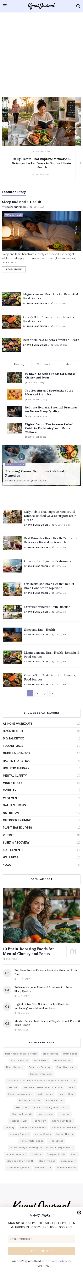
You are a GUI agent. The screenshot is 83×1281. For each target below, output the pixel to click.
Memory (9, 1127)
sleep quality (68, 1161)
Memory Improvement (65, 1127)
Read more (16, 268)
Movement (11, 798)
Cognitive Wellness (41, 1074)
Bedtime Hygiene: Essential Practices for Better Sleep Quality (51, 409)
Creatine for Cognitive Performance (48, 561)
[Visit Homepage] (41, 6)
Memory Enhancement (33, 1127)
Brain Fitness (50, 1054)
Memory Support (19, 1134)
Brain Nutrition (62, 1060)
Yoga (7, 864)
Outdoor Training (17, 820)
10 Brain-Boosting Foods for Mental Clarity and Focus (28, 951)
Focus (71, 1087)
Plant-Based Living (17, 827)
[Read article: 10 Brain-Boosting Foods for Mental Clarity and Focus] (41, 915)
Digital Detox (13, 738)
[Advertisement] (41, 55)
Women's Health (66, 1167)
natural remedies (16, 1154)
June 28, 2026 (60, 345)
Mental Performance (31, 1141)
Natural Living (14, 805)
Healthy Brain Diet (30, 1100)
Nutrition (11, 812)
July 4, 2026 (38, 207)
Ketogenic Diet (18, 1121)
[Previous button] (9, 143)
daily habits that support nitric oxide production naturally (41, 1080)
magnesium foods (62, 1121)
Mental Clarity (15, 464)
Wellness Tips (43, 1167)
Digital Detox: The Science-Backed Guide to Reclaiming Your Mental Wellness (49, 428)
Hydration (64, 1114)
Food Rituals (13, 745)
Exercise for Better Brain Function (47, 607)
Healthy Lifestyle (22, 1114)
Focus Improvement (20, 1094)
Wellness (10, 857)
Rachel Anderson (15, 207)
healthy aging (45, 1094)
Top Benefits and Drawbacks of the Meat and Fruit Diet (49, 392)
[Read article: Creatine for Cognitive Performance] (12, 566)
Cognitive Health (66, 1067)
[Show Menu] (5, 6)
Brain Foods (70, 1054)
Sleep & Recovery (16, 842)
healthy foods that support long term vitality (41, 1107)
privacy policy (57, 1261)
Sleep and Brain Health (22, 201)
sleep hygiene (47, 1161)
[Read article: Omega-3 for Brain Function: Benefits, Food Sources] (11, 322)
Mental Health (64, 1134)
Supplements (13, 850)
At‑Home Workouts (17, 723)
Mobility (9, 790)
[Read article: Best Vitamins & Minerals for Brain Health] (11, 345)
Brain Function (20, 1060)
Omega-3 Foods (56, 1154)
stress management (18, 1167)
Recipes (8, 835)
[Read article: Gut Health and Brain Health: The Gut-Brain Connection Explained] (12, 589)
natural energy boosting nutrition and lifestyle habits (41, 1147)
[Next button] (74, 143)
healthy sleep (45, 1114)
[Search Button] (78, 6)
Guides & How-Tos (16, 753)
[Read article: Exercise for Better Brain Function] (12, 612)
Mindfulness (56, 1141)
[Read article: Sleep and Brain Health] (41, 231)
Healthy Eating (55, 1100)
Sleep (73, 1154)
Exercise (12, 1087)
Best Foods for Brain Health (21, 1054)
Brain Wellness (15, 1067)
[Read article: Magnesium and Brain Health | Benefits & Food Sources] (11, 299)
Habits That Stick (16, 760)
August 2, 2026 (62, 525)
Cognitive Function (40, 1067)
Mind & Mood (13, 215)
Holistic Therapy (16, 768)
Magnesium (39, 1121)
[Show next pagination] (52, 693)
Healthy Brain (66, 1094)
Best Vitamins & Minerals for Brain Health (51, 340)
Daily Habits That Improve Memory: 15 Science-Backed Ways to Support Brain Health (41, 163)
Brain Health (41, 151)
